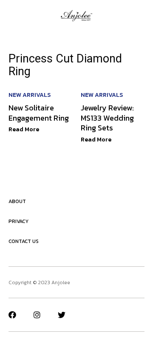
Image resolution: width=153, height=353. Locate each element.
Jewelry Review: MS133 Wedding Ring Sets (107, 117)
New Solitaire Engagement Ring (38, 112)
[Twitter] (61, 315)
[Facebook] (12, 315)
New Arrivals (29, 94)
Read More (23, 129)
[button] (11, 15)
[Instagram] (37, 315)
